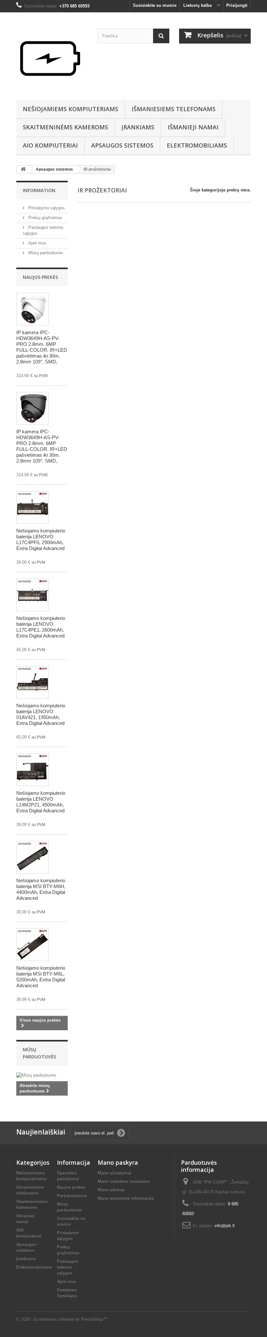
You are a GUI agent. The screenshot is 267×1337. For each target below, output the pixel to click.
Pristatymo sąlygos (46, 207)
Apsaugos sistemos (122, 145)
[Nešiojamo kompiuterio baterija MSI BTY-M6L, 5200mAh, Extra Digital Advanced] (32, 944)
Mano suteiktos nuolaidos (124, 1181)
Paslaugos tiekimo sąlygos (67, 1267)
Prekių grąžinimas (44, 217)
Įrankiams (137, 127)
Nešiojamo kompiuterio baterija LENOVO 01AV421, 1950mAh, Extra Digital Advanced (40, 714)
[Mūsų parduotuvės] (42, 1075)
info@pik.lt (225, 1225)
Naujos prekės (40, 277)
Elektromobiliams (197, 145)
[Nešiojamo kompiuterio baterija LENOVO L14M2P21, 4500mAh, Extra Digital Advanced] (32, 770)
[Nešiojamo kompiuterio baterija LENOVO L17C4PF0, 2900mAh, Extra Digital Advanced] (32, 507)
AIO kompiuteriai (50, 145)
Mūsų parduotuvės (45, 252)
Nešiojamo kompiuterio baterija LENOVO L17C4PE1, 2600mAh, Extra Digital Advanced (40, 626)
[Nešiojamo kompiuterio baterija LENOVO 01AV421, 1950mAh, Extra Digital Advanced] (32, 682)
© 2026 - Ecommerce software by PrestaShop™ (61, 1319)
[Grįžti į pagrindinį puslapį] (23, 169)
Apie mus (36, 243)
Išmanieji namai (193, 127)
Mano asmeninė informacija (126, 1198)
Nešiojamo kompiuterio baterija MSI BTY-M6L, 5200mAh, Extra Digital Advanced (40, 976)
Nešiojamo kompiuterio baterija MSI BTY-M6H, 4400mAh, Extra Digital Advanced (40, 889)
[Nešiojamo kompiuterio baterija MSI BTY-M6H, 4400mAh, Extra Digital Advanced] (32, 857)
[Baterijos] (52, 58)
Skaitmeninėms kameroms (65, 127)
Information (39, 190)
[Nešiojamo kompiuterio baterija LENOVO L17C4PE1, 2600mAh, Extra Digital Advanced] (32, 595)
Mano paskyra (118, 1162)
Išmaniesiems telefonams (174, 109)
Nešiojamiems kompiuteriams (70, 109)
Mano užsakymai (115, 1173)
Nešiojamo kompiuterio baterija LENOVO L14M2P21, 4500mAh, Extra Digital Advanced (40, 801)
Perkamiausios (72, 1195)
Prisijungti (236, 5)
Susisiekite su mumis (154, 5)
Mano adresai (111, 1189)
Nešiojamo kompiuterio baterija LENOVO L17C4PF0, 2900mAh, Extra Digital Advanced (40, 539)
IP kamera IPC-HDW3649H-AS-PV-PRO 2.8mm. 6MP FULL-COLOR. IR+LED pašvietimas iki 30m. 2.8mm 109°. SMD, (41, 347)
